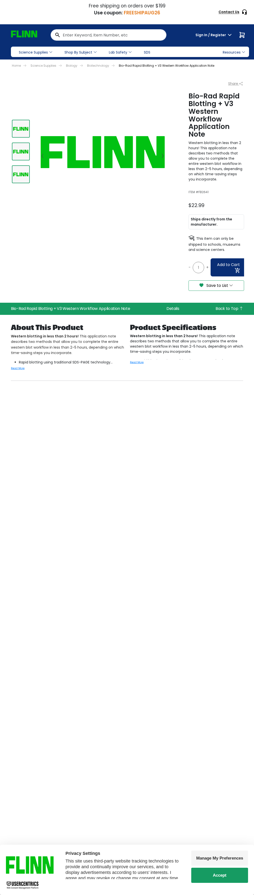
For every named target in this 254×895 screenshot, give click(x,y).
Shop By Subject (78, 52)
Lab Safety (118, 52)
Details (172, 308)
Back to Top (227, 308)
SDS (147, 52)
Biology (71, 65)
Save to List (217, 285)
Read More (18, 368)
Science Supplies (33, 52)
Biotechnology (98, 65)
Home (16, 65)
